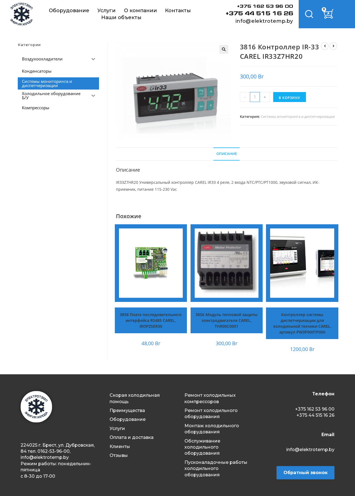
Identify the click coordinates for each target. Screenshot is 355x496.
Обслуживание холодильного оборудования (202, 447)
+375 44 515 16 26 (259, 13)
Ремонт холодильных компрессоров (210, 398)
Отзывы (119, 455)
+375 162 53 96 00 (265, 7)
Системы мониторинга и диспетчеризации (298, 116)
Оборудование (69, 10)
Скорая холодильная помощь (135, 398)
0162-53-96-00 (53, 451)
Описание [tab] (226, 153)
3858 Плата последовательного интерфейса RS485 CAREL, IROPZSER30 (151, 320)
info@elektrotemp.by (264, 21)
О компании (140, 10)
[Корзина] (328, 14)
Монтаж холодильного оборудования (211, 428)
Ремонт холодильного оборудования (211, 413)
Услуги (106, 10)
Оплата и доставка (132, 437)
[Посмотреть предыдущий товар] (325, 46)
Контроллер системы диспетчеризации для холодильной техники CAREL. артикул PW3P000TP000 (302, 323)
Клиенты (120, 446)
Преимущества (127, 410)
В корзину (289, 97)
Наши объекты (121, 17)
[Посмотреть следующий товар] (333, 46)
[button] (223, 49)
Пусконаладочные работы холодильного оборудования (215, 468)
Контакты (178, 10)
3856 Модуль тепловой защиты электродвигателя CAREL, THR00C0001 (226, 320)
